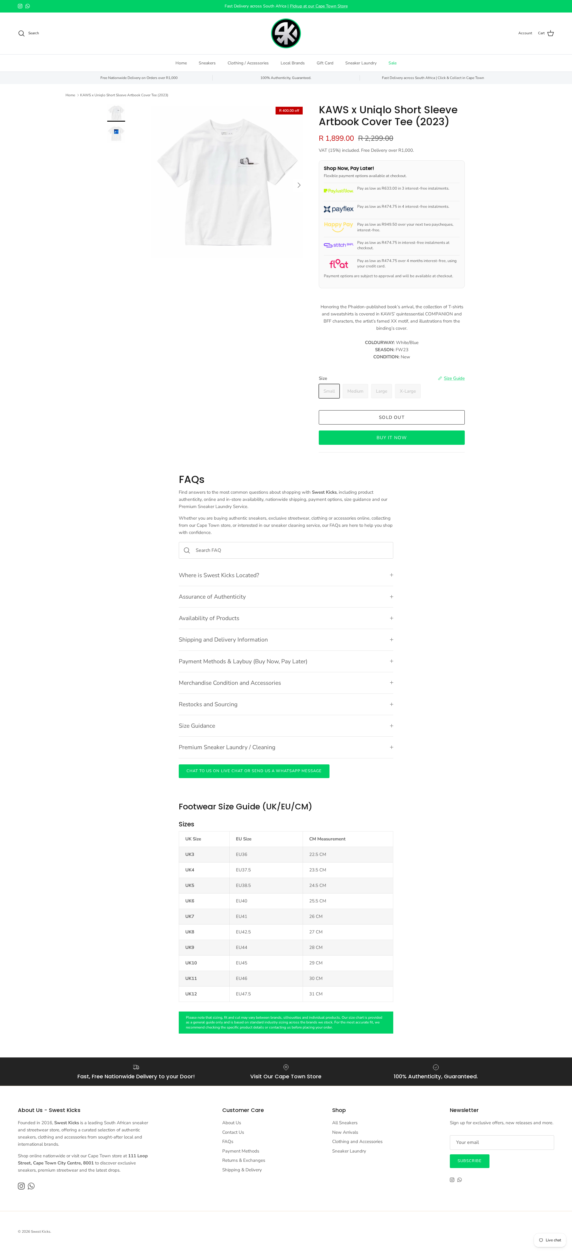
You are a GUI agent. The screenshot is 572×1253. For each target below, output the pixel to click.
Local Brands (293, 63)
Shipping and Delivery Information (223, 640)
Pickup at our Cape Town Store (319, 6)
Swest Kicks (40, 1231)
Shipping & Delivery (242, 1170)
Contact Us (233, 1132)
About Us (231, 1123)
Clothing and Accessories (357, 1141)
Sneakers (207, 63)
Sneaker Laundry (361, 63)
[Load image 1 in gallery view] (227, 182)
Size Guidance (197, 726)
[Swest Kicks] (286, 33)
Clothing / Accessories (248, 63)
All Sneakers (345, 1123)
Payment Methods (240, 1151)
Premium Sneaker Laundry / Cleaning (227, 747)
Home (181, 63)
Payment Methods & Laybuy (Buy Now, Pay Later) (243, 661)
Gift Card (325, 63)
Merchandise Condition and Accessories (230, 683)
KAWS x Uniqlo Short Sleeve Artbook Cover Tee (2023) (124, 95)
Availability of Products (209, 618)
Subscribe (470, 1161)
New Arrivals (345, 1132)
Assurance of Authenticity (212, 597)
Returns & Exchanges (243, 1160)
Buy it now (392, 438)
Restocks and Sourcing (208, 704)
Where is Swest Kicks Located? (219, 575)
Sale (392, 63)
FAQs (227, 1141)
